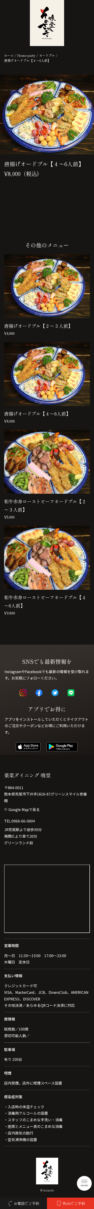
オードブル (47, 55)
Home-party (26, 55)
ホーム (9, 55)
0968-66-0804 (23, 820)
